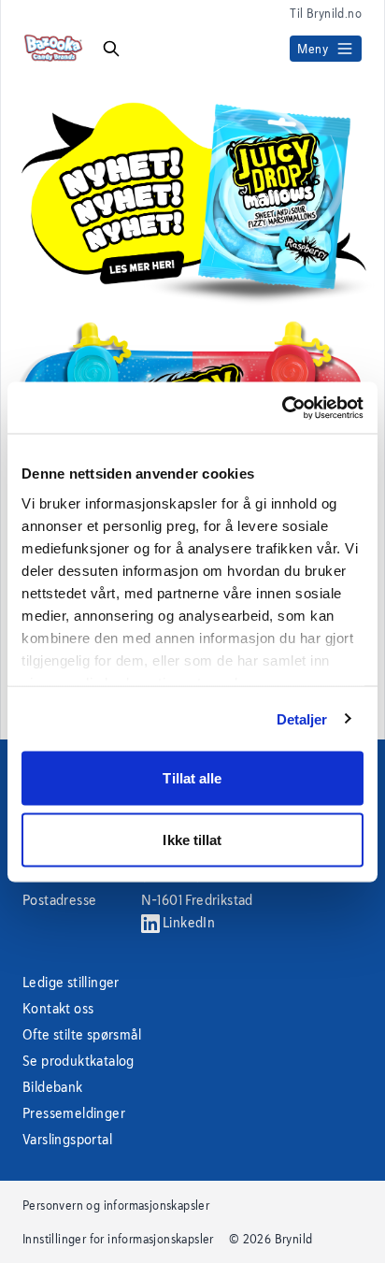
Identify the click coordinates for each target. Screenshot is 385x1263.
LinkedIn (188, 922)
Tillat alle (192, 778)
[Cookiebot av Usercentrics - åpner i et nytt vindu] (282, 407)
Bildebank (52, 1087)
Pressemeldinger (73, 1113)
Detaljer (302, 718)
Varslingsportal (67, 1139)
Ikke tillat (192, 839)
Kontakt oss (57, 1008)
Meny (312, 48)
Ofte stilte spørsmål (81, 1034)
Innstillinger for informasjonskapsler (118, 1238)
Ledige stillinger (71, 982)
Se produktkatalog (78, 1060)
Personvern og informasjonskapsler (115, 1205)
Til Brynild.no (326, 13)
